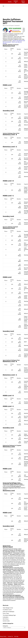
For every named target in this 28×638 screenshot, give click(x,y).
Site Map (16, 636)
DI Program (11, 25)
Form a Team (6, 613)
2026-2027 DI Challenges (8, 611)
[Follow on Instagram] (5, 1)
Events (9, 1)
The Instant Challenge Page (9, 615)
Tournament (17, 25)
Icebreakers (5, 617)
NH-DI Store (6, 619)
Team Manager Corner (8, 607)
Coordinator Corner (7, 609)
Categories (5, 625)
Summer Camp (6, 620)
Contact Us (10, 636)
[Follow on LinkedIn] (6, 3)
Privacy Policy (3, 636)
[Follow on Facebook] (2, 1)
